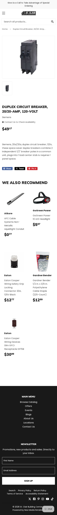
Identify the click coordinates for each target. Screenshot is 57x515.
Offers (28, 406)
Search (12, 490)
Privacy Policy (24, 490)
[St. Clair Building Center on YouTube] (47, 499)
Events (28, 410)
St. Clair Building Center (31, 506)
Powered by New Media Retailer (27, 510)
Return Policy (40, 490)
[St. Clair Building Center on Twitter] (29, 499)
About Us (28, 418)
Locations (28, 422)
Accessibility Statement (37, 493)
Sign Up (28, 481)
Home (5, 29)
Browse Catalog (28, 402)
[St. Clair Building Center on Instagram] (43, 499)
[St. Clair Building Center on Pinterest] (38, 499)
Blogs (28, 414)
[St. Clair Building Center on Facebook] (34, 499)
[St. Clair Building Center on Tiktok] (52, 499)
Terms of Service (15, 493)
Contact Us (28, 426)
